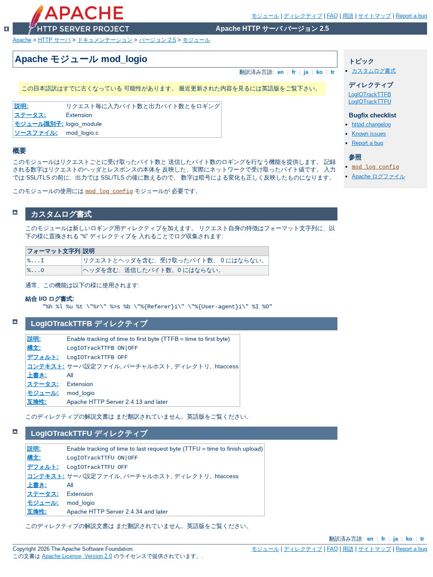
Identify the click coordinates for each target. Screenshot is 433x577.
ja (306, 72)
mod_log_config (109, 191)
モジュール (265, 16)
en (280, 72)
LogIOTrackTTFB (369, 94)
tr (332, 72)
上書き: (37, 375)
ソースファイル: (36, 132)
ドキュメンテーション (104, 40)
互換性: (37, 401)
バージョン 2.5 (157, 40)
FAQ (332, 16)
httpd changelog (371, 124)
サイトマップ (374, 16)
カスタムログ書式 (374, 71)
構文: (34, 347)
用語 (348, 16)
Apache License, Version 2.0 (77, 556)
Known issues (369, 134)
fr (293, 72)
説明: (21, 106)
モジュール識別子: (39, 123)
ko (319, 72)
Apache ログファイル (378, 176)
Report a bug (411, 16)
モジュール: (43, 392)
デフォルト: (43, 357)
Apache (22, 40)
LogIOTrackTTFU (369, 101)
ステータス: (30, 115)
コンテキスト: (46, 366)
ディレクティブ (303, 16)
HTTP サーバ (54, 40)
